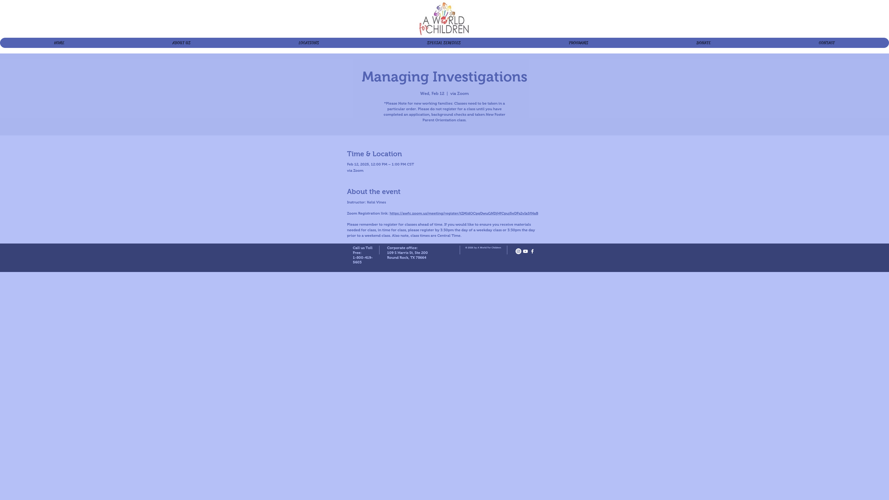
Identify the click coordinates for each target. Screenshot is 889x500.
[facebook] (532, 251)
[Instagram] (518, 251)
